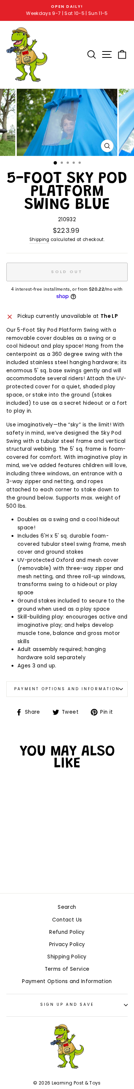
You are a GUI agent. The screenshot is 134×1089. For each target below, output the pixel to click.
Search (67, 907)
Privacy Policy (67, 944)
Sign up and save (67, 1004)
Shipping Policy (66, 956)
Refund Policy (66, 932)
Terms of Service (67, 969)
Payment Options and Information (67, 689)
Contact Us (67, 919)
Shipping (39, 239)
